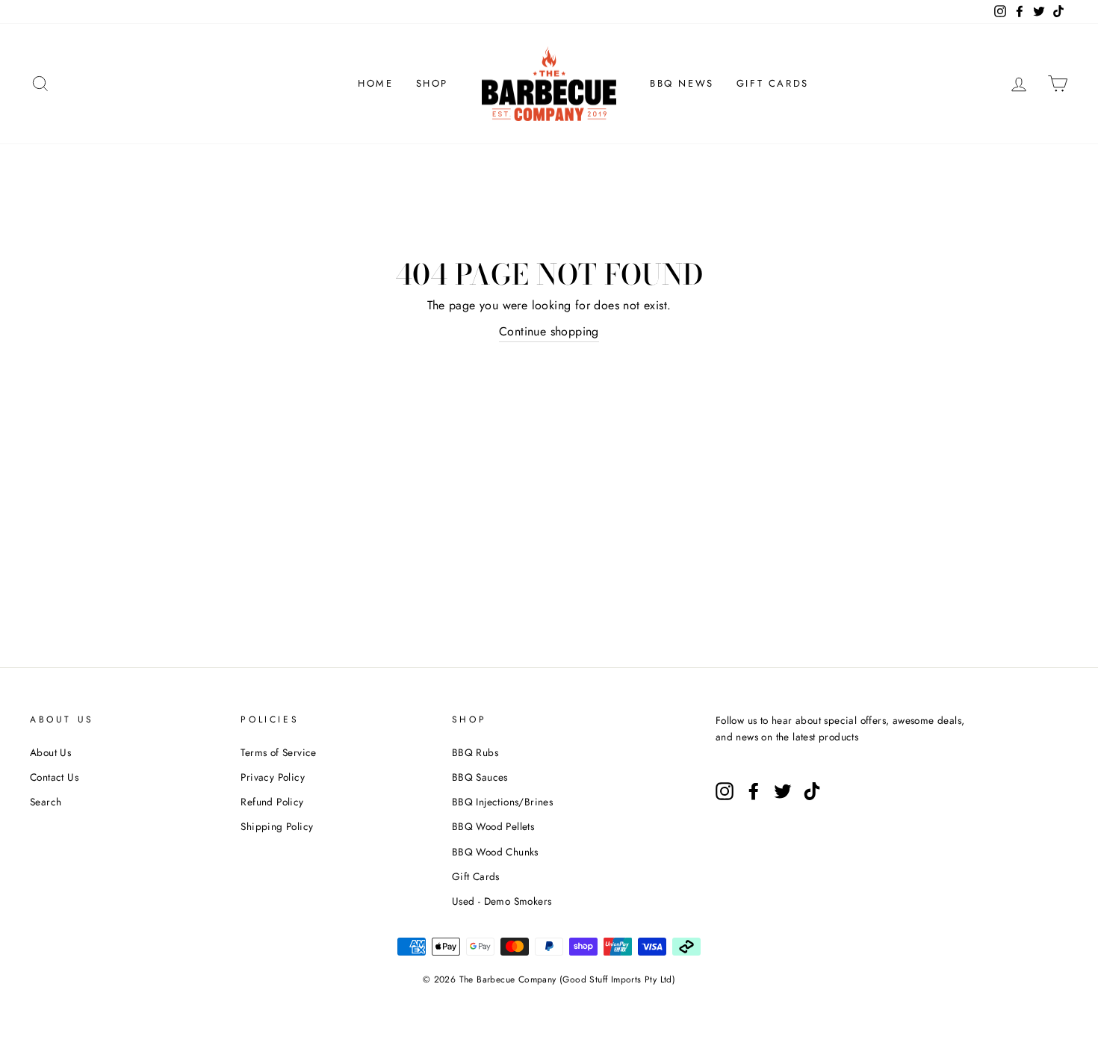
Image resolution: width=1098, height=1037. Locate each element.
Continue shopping (549, 331)
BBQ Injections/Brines (502, 801)
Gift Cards (772, 83)
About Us (50, 752)
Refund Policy (272, 801)
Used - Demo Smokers (502, 901)
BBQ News (682, 83)
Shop (432, 83)
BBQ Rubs (475, 752)
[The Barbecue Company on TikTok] (812, 791)
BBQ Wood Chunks (495, 851)
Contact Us (54, 777)
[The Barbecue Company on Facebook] (754, 791)
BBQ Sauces (480, 777)
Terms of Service (278, 752)
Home (375, 83)
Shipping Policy (277, 826)
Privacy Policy (273, 777)
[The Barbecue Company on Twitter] (783, 791)
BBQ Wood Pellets (493, 826)
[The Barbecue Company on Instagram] (724, 791)
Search (45, 801)
